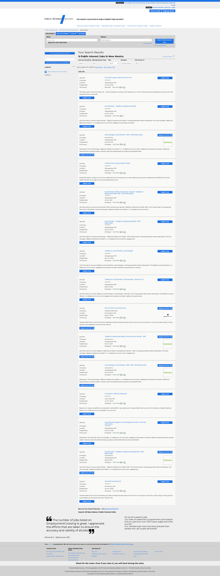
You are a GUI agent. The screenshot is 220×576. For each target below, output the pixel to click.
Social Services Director (113, 481)
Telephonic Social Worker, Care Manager (119, 251)
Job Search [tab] (50, 33)
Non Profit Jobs (73, 557)
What (48, 37)
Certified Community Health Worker (117, 163)
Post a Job (155, 11)
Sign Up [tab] (74, 33)
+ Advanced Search (160, 45)
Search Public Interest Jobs (88, 26)
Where (103, 37)
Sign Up (94, 551)
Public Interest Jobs (51, 30)
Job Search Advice (119, 554)
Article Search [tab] (63, 33)
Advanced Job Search (140, 551)
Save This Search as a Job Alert (57, 62)
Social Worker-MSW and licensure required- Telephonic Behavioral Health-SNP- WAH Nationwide (124, 192)
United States (147, 43)
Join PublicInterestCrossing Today (59, 53)
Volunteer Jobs (73, 560)
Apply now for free (165, 135)
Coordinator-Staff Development (116, 393)
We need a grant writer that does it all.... (118, 77)
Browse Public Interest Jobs (113, 26)
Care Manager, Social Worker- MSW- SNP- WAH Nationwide (125, 365)
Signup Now (168, 11)
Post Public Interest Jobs (137, 26)
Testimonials (117, 551)
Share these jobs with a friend (57, 71)
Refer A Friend (155, 26)
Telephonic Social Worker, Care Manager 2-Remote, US (124, 279)
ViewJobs (124, 60)
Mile (109, 60)
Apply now (165, 78)
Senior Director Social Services (115, 308)
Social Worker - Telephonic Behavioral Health (120, 106)
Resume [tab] (82, 33)
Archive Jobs (158, 551)
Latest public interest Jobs (54, 556)
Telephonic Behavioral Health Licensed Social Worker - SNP (125, 336)
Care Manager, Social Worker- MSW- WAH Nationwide (124, 135)
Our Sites (49, 554)
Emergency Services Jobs (76, 553)
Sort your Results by (84, 60)
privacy (50, 544)
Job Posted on (139, 60)
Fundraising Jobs (73, 555)
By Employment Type (99, 60)
